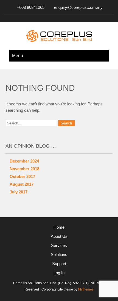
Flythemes (85, 289)
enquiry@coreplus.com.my (78, 7)
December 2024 (24, 161)
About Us (59, 236)
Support (59, 263)
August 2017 (21, 184)
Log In (59, 272)
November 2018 (24, 168)
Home (59, 227)
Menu (17, 55)
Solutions (59, 254)
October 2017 (22, 176)
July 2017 (18, 192)
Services (59, 245)
